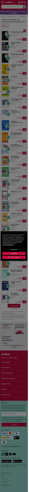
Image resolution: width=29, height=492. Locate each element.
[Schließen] (25, 233)
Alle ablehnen (14, 253)
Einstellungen (14, 249)
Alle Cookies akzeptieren (14, 257)
